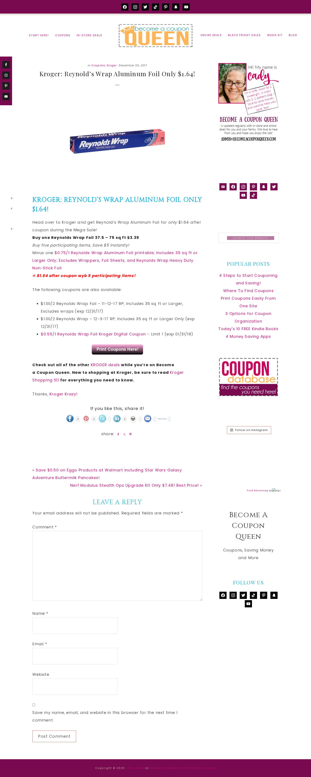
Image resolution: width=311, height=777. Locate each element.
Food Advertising (257, 490)
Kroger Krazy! (64, 394)
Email (39, 644)
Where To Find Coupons (248, 290)
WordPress (194, 768)
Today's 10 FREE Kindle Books (248, 328)
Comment (44, 527)
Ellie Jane (136, 768)
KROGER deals (105, 364)
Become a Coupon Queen (155, 35)
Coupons (98, 65)
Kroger (112, 65)
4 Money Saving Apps (248, 336)
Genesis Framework (166, 768)
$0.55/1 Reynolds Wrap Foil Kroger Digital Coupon (93, 334)
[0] (5, 199)
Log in (211, 768)
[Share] (117, 434)
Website (40, 674)
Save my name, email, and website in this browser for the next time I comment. (105, 716)
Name (40, 613)
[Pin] (129, 434)
